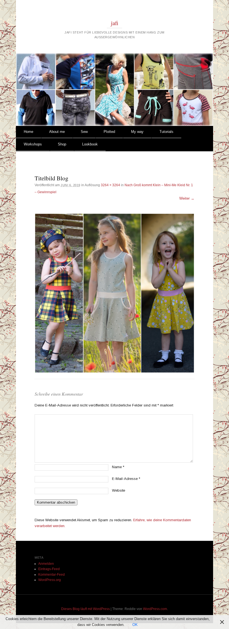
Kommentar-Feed (51, 575)
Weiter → (186, 198)
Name (118, 467)
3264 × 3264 (110, 185)
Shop (62, 144)
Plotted (109, 132)
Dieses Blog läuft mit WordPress (85, 609)
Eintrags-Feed (49, 569)
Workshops (33, 144)
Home (28, 132)
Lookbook (90, 144)
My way (137, 132)
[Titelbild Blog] (114, 293)
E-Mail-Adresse (126, 479)
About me (57, 132)
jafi (114, 23)
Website (118, 490)
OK (135, 625)
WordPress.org (49, 580)
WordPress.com (155, 609)
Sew (84, 132)
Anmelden (46, 564)
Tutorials (166, 132)
